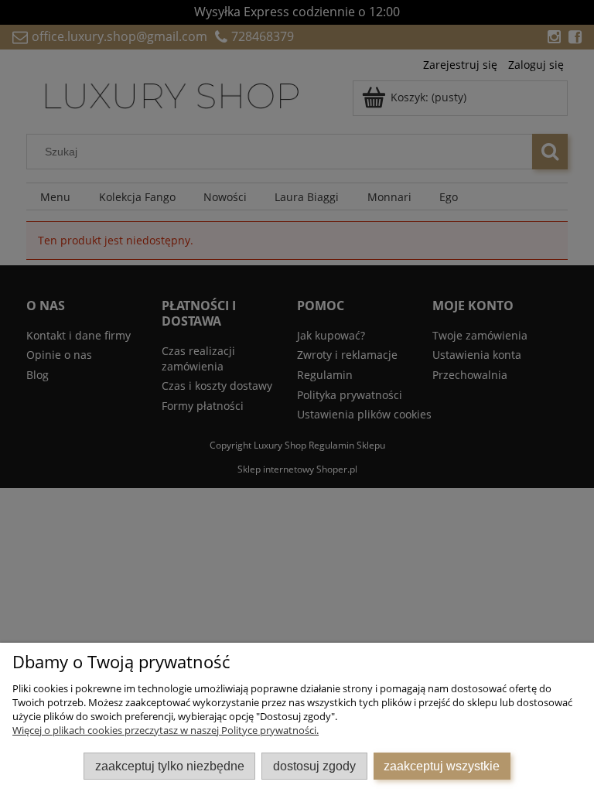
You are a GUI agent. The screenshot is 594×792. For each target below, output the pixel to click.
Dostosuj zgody (314, 766)
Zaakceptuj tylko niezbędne (169, 766)
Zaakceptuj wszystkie (442, 766)
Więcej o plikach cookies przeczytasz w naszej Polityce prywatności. (165, 730)
